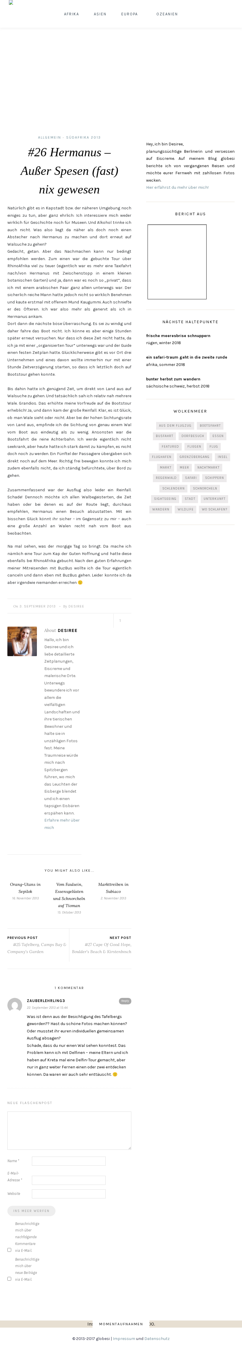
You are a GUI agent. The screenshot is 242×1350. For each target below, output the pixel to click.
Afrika (71, 14)
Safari (191, 478)
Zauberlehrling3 (46, 1000)
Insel (223, 457)
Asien (100, 14)
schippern (214, 478)
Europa (129, 14)
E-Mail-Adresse (14, 1176)
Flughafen (161, 457)
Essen (218, 436)
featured (170, 447)
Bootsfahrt (210, 426)
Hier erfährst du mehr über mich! (177, 187)
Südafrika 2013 (83, 137)
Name (13, 1161)
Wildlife (186, 509)
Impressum (124, 1338)
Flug (214, 447)
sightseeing (165, 499)
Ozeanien (167, 14)
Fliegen (194, 447)
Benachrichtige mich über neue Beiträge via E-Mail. (27, 1269)
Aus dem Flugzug (175, 426)
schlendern (173, 488)
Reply (125, 1001)
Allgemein (49, 137)
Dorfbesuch (193, 436)
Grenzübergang (195, 457)
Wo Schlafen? (214, 509)
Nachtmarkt (208, 467)
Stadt (190, 499)
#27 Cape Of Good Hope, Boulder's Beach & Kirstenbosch (101, 948)
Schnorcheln (205, 488)
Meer (184, 467)
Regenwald (166, 478)
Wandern (160, 509)
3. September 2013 (37, 606)
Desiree (76, 606)
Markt (165, 467)
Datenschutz (157, 1338)
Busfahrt (164, 436)
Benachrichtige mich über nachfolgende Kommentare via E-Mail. (27, 1237)
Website (13, 1193)
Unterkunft (214, 499)
